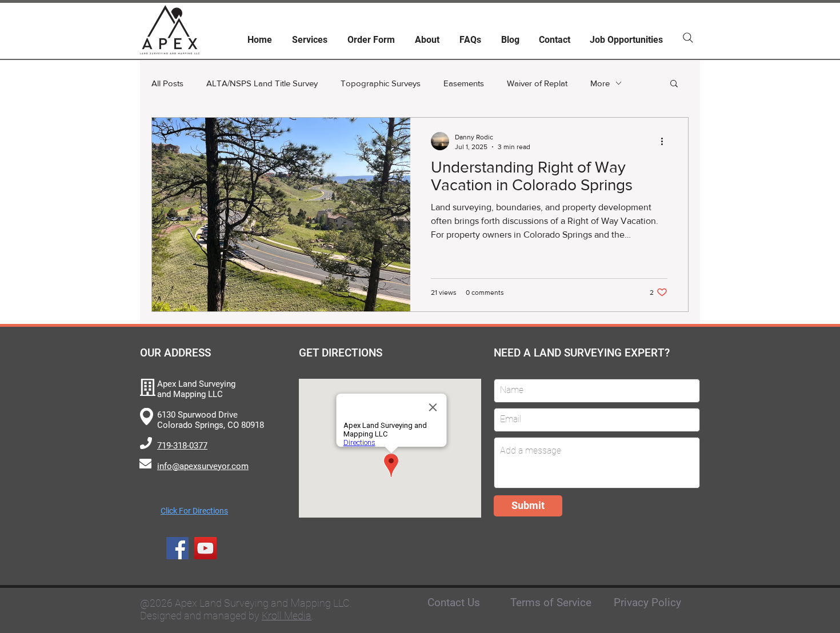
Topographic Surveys (381, 83)
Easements (463, 83)
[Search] (688, 38)
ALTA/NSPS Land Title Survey (262, 83)
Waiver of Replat (537, 83)
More (600, 83)
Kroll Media (286, 616)
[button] (674, 84)
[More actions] (666, 141)
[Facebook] (177, 548)
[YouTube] (205, 548)
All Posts (167, 83)
